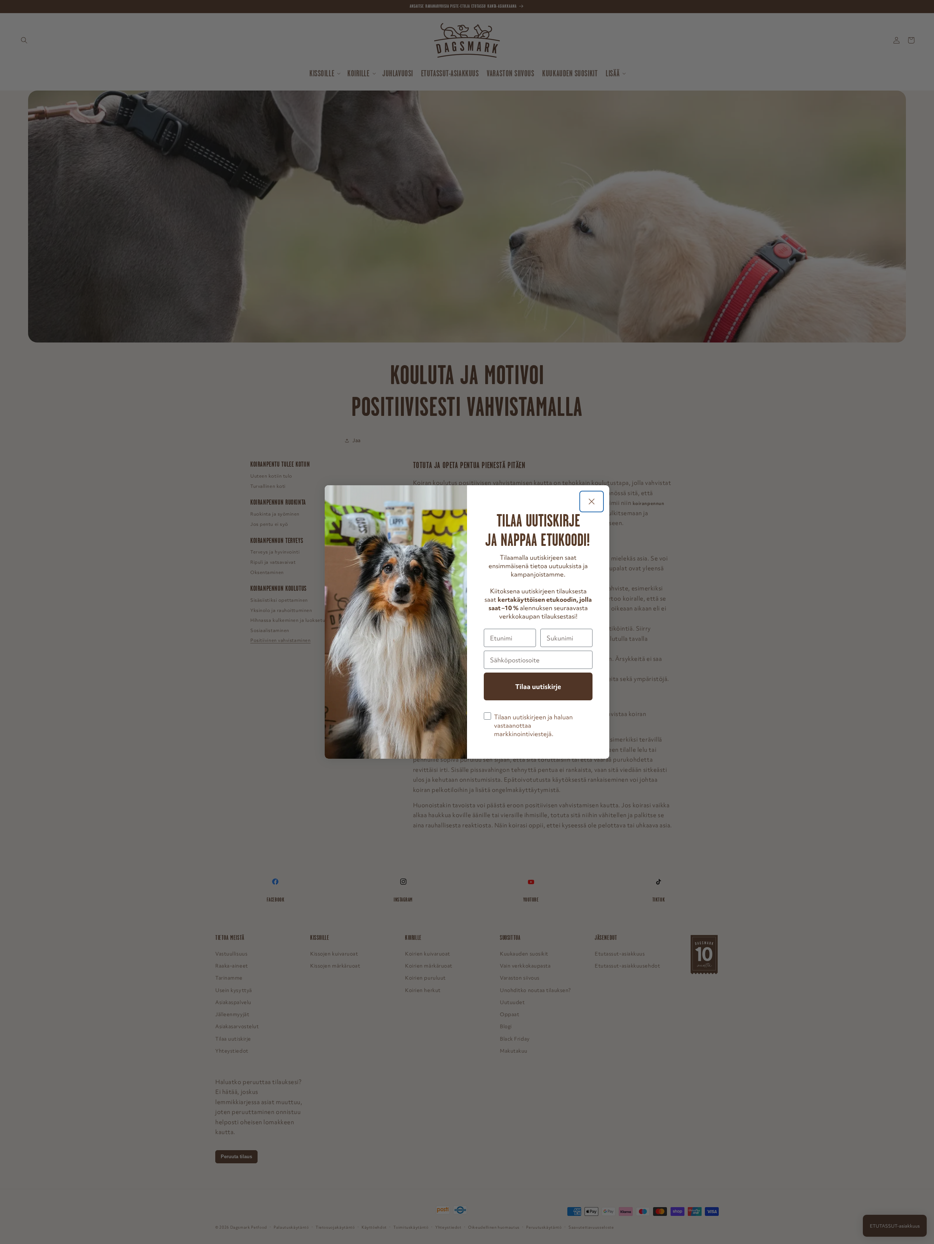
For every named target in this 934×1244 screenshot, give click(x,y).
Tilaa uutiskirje (538, 686)
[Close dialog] (591, 501)
